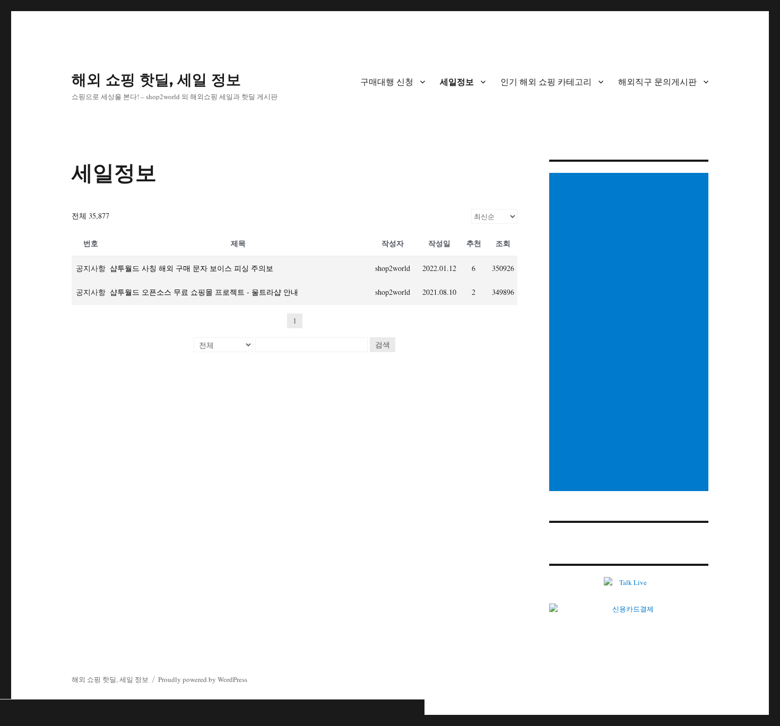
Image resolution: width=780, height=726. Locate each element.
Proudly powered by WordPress (202, 679)
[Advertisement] (630, 333)
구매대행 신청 (386, 82)
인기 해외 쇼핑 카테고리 (546, 82)
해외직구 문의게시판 (657, 82)
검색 (382, 344)
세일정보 (457, 82)
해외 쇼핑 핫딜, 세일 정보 (156, 80)
